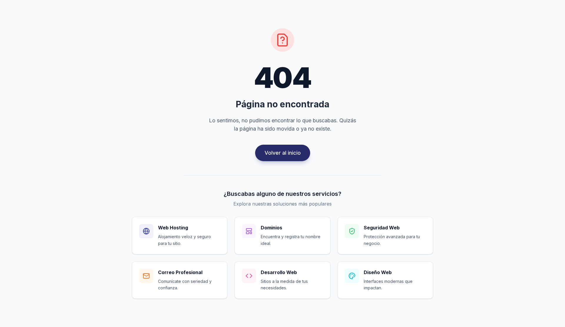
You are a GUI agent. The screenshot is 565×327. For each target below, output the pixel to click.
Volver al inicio (283, 153)
